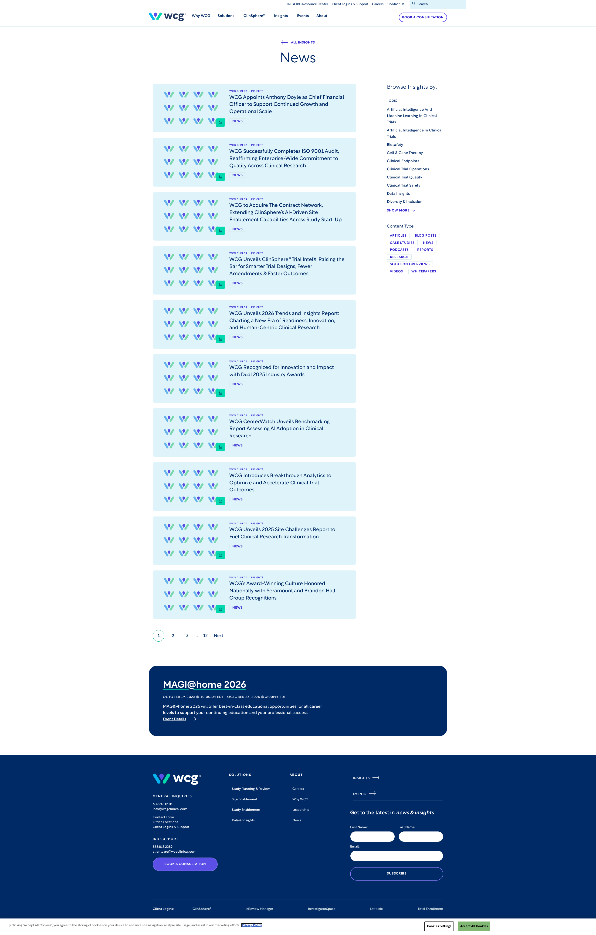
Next (218, 636)
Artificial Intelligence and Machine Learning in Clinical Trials (412, 116)
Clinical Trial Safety (403, 186)
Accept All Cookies (474, 926)
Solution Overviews (410, 264)
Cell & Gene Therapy (405, 153)
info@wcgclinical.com (170, 809)
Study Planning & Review (251, 789)
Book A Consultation (185, 864)
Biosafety (395, 145)
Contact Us (395, 4)
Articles (398, 236)
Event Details (174, 719)
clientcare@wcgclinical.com (174, 852)
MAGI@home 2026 (204, 685)
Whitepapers (423, 271)
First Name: (359, 827)
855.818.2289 (163, 847)
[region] (298, 926)
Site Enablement (244, 799)
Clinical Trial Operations (408, 169)
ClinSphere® (202, 909)
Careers (378, 4)
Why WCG (201, 16)
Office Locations (165, 822)
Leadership (300, 810)
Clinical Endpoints (403, 161)
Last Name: (407, 827)
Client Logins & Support (350, 4)
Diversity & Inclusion (405, 202)
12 (205, 636)
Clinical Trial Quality (404, 177)
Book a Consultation (423, 17)
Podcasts (399, 250)
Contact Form (163, 817)
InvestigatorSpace (321, 909)
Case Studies (402, 243)
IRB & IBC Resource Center (307, 4)
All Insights (303, 42)
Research (399, 257)
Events (303, 16)
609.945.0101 (163, 804)
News (428, 243)
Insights (361, 778)
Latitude (376, 909)
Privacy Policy (252, 925)
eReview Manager (259, 909)
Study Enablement (246, 810)
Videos (396, 271)
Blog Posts (426, 236)
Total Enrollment (430, 909)
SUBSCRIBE (396, 873)
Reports (425, 250)
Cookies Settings (439, 926)
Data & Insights (243, 820)
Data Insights (398, 194)
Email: (355, 846)
